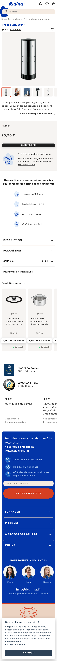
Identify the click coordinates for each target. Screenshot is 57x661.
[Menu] (3, 4)
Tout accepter (28, 653)
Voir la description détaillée (36, 114)
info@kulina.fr (28, 589)
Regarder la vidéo (26, 165)
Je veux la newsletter (28, 493)
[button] (13, 340)
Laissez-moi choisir (15, 644)
